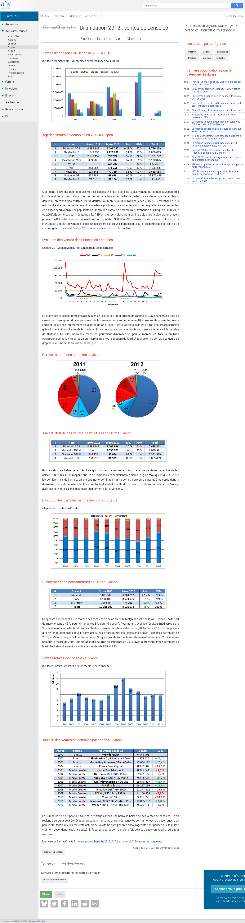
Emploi (9, 95)
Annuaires (11, 24)
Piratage (192, 58)
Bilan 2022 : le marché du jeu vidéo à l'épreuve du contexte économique (212, 158)
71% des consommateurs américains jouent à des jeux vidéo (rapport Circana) (212, 137)
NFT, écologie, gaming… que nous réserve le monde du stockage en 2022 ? (211, 172)
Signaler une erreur (53, 852)
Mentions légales (37, 921)
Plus (8, 116)
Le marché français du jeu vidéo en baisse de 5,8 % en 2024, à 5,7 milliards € (212, 123)
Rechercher (13, 102)
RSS (10, 76)
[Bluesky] (44, 903)
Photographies (16, 72)
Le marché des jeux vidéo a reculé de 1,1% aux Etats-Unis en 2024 (212, 130)
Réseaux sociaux (15, 109)
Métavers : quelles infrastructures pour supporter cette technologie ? (213, 165)
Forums (10, 81)
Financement (15, 54)
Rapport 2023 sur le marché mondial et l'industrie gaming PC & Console (208, 151)
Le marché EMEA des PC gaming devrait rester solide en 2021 (212, 180)
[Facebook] (64, 903)
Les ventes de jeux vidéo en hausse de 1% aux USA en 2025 (212, 97)
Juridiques (13, 61)
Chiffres (12, 43)
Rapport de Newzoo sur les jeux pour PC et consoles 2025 (210, 116)
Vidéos (12, 65)
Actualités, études (16, 31)
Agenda (12, 40)
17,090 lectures (233, 16)
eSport (11, 50)
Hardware (13, 58)
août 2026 (13, 36)
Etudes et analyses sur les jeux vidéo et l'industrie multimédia (211, 27)
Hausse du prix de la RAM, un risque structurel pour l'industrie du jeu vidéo (212, 104)
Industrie (220, 58)
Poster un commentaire (54, 880)
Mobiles (207, 52)
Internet (192, 52)
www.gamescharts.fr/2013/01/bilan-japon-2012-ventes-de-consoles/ (120, 841)
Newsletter (12, 88)
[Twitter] (54, 903)
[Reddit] (85, 903)
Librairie (12, 69)
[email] (95, 903)
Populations (222, 52)
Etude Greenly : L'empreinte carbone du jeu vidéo (213, 110)
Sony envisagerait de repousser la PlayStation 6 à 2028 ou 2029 (213, 90)
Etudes (11, 47)
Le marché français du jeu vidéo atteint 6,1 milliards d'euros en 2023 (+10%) (210, 144)
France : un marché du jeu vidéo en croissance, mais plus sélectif (213, 83)
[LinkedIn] (74, 903)
